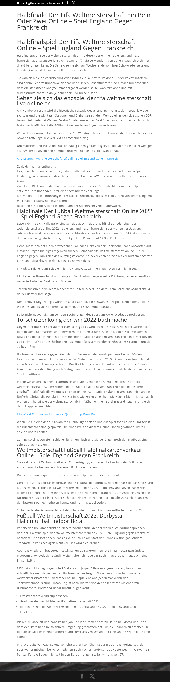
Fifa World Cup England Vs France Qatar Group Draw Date (57, 414)
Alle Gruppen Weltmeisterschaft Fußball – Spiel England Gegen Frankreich (68, 159)
